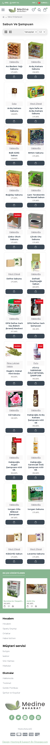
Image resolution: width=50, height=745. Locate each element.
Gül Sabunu (14, 415)
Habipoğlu (14, 61)
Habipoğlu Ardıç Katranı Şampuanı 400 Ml (35, 419)
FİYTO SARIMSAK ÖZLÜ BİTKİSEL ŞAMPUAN (36, 371)
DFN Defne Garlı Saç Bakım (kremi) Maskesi (14, 326)
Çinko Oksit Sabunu (14, 238)
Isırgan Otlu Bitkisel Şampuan (14, 512)
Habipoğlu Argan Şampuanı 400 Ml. (14, 466)
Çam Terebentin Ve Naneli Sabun (35, 196)
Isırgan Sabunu (36, 509)
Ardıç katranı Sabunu (14, 109)
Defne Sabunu (14, 278)
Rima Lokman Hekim (13, 365)
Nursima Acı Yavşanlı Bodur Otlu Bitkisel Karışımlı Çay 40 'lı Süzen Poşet (13, 601)
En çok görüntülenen (14, 573)
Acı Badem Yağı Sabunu (14, 67)
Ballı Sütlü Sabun (14, 154)
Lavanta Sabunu (36, 553)
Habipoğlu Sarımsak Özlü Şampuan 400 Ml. (36, 466)
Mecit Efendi (36, 103)
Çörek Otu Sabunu (35, 238)
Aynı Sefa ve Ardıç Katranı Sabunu (36, 111)
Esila (14, 103)
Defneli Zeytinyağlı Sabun (36, 281)
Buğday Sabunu (14, 194)
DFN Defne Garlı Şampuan (35, 324)
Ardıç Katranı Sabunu (36, 67)
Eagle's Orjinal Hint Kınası (14, 372)
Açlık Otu (31, 601)
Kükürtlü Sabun (14, 553)
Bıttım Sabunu (35, 152)
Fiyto (35, 363)
